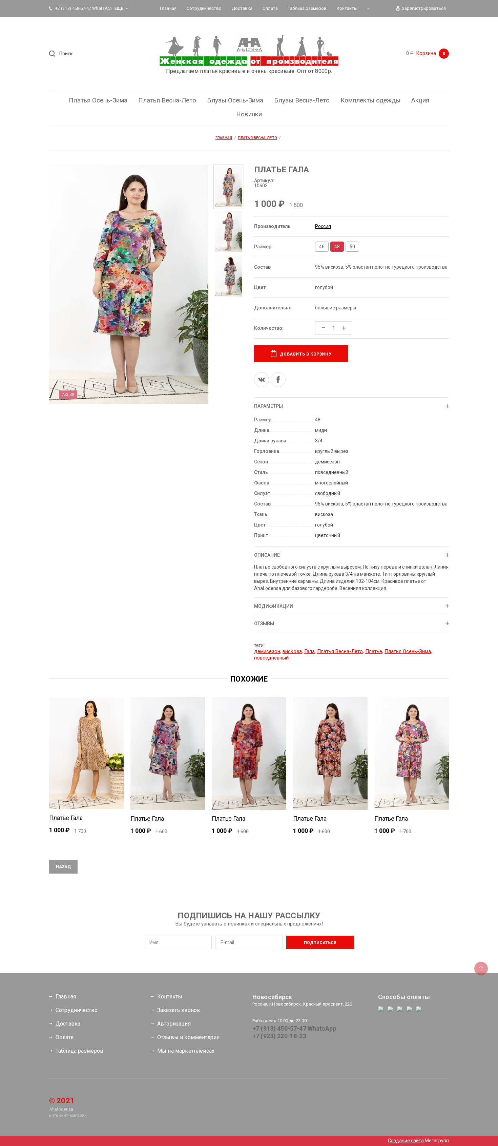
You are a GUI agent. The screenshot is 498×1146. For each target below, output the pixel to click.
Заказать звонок (178, 1010)
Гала (309, 651)
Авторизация (174, 1023)
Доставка (68, 1023)
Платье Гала (66, 817)
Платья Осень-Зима (408, 651)
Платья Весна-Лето (340, 651)
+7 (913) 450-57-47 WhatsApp (294, 1028)
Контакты (169, 996)
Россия (323, 226)
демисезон (267, 651)
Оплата (65, 1037)
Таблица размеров (80, 1051)
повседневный (271, 658)
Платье (373, 651)
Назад (63, 866)
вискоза (292, 651)
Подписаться (320, 942)
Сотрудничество (77, 1010)
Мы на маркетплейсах (185, 1051)
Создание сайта (406, 1140)
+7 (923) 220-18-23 (279, 1035)
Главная (66, 996)
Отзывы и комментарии (188, 1037)
